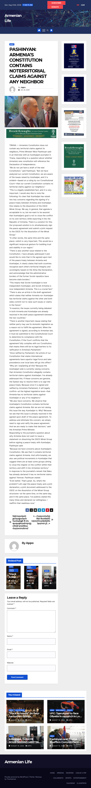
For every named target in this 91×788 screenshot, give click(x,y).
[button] (47, 30)
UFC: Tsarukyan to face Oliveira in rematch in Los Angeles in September (65, 716)
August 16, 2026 (17, 720)
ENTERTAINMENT (79, 778)
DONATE (55, 7)
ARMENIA (60, 773)
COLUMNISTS (58, 778)
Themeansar (11, 779)
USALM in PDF (81, 773)
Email (10, 649)
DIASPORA (70, 773)
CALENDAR (70, 783)
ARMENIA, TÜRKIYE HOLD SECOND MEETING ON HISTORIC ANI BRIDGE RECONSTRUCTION (25, 744)
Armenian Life (18, 761)
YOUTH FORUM (11, 570)
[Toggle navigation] (44, 30)
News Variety (29, 567)
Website (10, 663)
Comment (11, 608)
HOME (52, 773)
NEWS (12, 44)
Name (10, 636)
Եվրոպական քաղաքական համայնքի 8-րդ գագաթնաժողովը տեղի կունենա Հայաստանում (22, 522)
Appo (23, 87)
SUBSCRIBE (56, 3)
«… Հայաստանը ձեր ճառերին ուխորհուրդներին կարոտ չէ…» (40, 520)
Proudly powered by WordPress (16, 777)
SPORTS (29, 571)
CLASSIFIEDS (81, 783)
